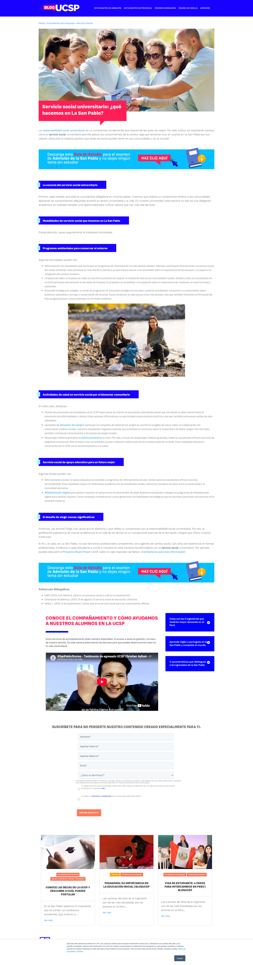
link (103, 788)
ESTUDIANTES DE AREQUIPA (107, 8)
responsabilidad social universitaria (63, 130)
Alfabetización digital (57, 492)
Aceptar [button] (180, 958)
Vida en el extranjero (196, 874)
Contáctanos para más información (163, 551)
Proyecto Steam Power (77, 551)
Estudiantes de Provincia (68, 874)
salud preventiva (91, 437)
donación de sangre (72, 425)
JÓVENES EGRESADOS (165, 8)
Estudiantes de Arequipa (61, 23)
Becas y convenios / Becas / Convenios (68, 879)
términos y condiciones (101, 796)
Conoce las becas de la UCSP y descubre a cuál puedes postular (68, 891)
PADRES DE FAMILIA (188, 8)
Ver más (48, 920)
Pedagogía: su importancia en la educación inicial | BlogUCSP (126, 884)
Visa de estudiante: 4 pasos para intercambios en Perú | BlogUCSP (185, 886)
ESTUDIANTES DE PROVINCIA (138, 8)
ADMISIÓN (205, 8)
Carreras (114, 874)
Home (42, 23)
